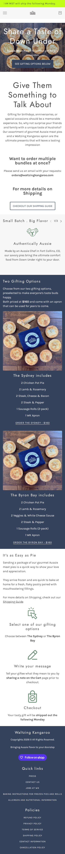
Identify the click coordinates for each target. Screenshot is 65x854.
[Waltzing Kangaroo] (32, 13)
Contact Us (33, 782)
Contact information (33, 841)
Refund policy (32, 817)
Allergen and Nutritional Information (32, 800)
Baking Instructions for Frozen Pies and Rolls (32, 794)
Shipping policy (32, 835)
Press (32, 776)
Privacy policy (32, 823)
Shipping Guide (13, 601)
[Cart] (60, 13)
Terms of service (32, 829)
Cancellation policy (32, 847)
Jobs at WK (32, 788)
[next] (61, 221)
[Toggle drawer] (5, 13)
